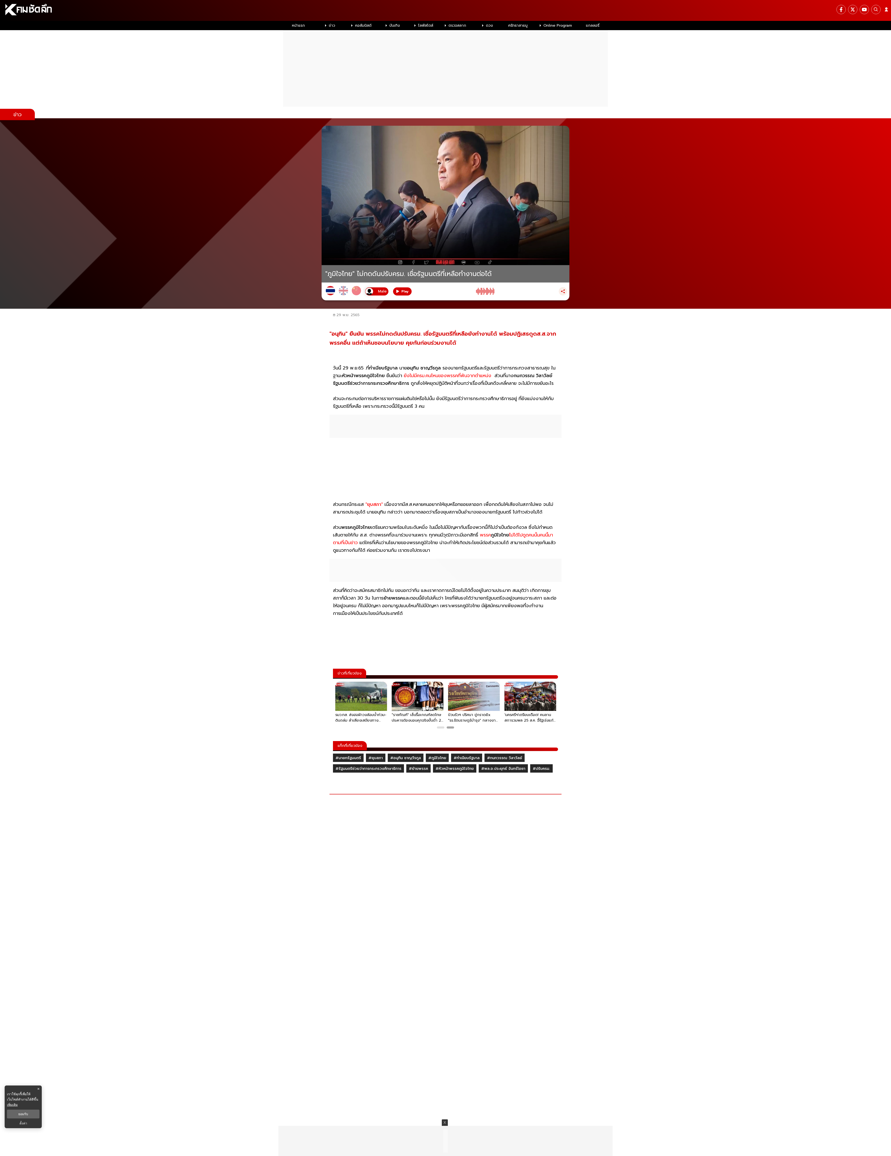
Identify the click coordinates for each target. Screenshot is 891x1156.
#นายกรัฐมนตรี (348, 758)
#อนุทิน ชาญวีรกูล (405, 758)
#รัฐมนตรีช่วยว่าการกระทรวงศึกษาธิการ (368, 768)
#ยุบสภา (375, 758)
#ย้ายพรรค (418, 768)
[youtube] (864, 9)
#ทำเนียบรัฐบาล (467, 758)
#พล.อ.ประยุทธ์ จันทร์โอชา (503, 768)
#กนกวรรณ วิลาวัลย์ (504, 758)
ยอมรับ (23, 1114)
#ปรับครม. (541, 768)
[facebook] (841, 9)
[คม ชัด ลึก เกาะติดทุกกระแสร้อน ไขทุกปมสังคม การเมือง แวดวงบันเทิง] (445, 10)
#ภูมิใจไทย (437, 758)
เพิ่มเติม (12, 1104)
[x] (852, 9)
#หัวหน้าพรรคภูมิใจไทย (455, 768)
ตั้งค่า (23, 1123)
